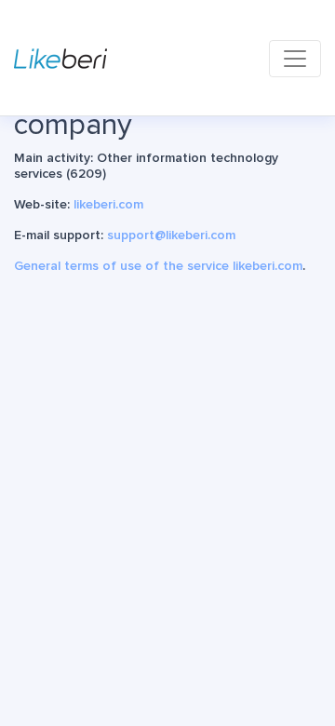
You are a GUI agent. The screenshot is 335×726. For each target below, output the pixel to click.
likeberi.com (108, 204)
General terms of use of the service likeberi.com (158, 266)
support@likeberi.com (171, 235)
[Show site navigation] (295, 58)
